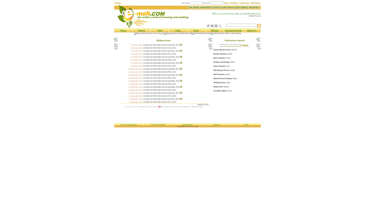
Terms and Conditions (158, 124)
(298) (222, 54)
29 (196, 107)
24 (182, 107)
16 (159, 107)
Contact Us (217, 124)
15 (157, 107)
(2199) (224, 70)
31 (201, 107)
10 (143, 107)
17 (162, 107)
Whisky (214, 30)
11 (145, 107)
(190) (221, 74)
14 (154, 107)
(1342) (225, 50)
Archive (246, 124)
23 (179, 107)
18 (165, 107)
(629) (224, 62)
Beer (196, 30)
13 (151, 107)
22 (176, 107)
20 (171, 107)
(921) (221, 83)
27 (190, 107)
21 (173, 107)
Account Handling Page (128, 124)
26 (187, 107)
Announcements (233, 30)
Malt (160, 30)
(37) (221, 66)
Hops (178, 30)
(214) (222, 91)
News (123, 30)
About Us (251, 30)
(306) (225, 79)
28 (193, 107)
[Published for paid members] (181, 45)
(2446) (221, 87)
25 (184, 107)
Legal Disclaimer (188, 124)
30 (198, 107)
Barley (142, 30)
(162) (222, 58)
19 (168, 107)
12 (148, 107)
